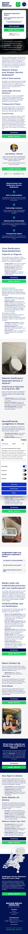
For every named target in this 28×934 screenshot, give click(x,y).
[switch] (25, 470)
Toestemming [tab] (5, 443)
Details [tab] (14, 443)
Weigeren (14, 492)
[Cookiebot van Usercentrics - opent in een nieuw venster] (21, 440)
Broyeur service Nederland (7, 4)
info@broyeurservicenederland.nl (15, 673)
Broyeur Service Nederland (14, 904)
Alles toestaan (14, 484)
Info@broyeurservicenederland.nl (15, 920)
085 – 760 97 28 (15, 919)
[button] (14, 34)
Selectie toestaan (14, 488)
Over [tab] (23, 443)
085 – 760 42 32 (16, 672)
